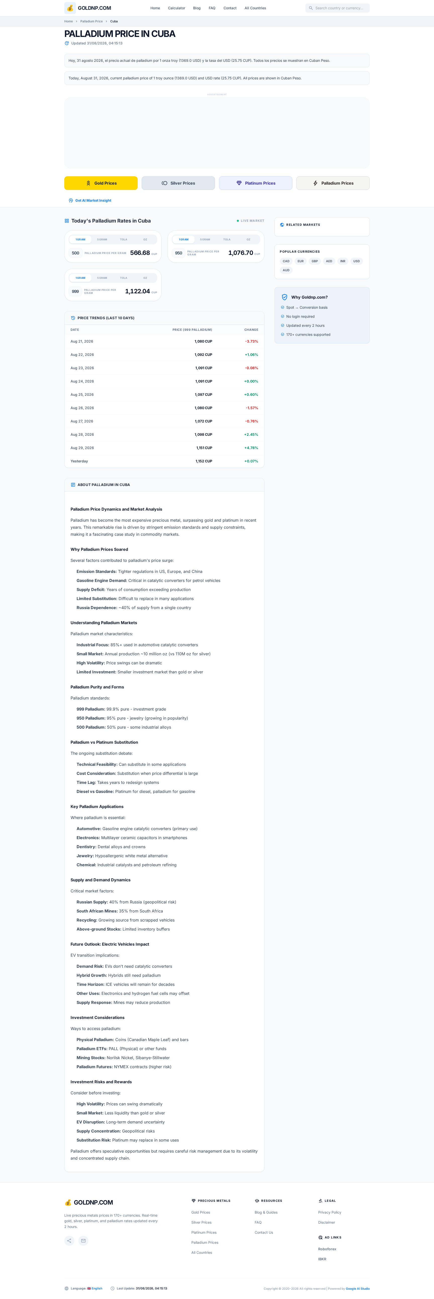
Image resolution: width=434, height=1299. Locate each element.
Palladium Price (91, 21)
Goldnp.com (94, 8)
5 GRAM (102, 239)
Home (155, 8)
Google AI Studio (358, 1288)
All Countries (255, 8)
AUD (286, 270)
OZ (145, 239)
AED (329, 261)
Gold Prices (101, 183)
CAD (286, 261)
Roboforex (327, 1249)
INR (342, 261)
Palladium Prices (333, 183)
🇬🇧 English (94, 1288)
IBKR (322, 1259)
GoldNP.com (93, 1202)
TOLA (123, 239)
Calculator (176, 8)
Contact (230, 8)
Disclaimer (326, 1222)
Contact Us (264, 1232)
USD (356, 261)
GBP (315, 261)
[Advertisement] (215, 133)
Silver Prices (178, 183)
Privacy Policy (329, 1212)
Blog (197, 8)
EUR (301, 261)
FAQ (212, 8)
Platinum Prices (256, 183)
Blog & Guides (266, 1212)
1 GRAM (80, 239)
